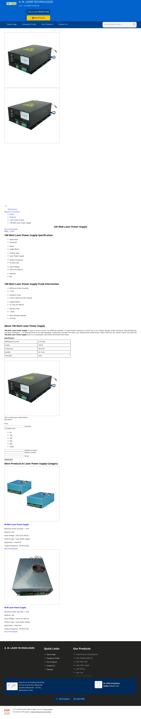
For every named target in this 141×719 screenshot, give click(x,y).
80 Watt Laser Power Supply (16, 524)
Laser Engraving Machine (84, 658)
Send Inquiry (39, 18)
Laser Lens (79, 672)
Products (13, 217)
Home (12, 214)
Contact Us (63, 24)
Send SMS (80, 699)
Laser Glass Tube (82, 662)
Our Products (47, 24)
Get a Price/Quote (10, 229)
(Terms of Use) (47, 709)
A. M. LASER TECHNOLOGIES (36, 3)
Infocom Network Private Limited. (41, 712)
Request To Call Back (12, 212)
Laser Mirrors (80, 669)
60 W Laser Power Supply (15, 607)
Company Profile (29, 24)
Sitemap (50, 669)
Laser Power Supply (17, 220)
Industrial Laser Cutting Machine (87, 654)
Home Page (12, 24)
